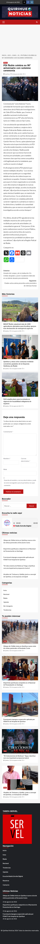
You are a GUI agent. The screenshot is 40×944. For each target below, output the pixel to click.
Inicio (4, 850)
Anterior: (19, 274)
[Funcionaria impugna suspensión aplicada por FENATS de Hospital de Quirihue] (20, 705)
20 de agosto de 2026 (16, 723)
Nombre (6, 458)
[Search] (37, 22)
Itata (5, 319)
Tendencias (7, 610)
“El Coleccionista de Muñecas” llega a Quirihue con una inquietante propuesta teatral (19, 567)
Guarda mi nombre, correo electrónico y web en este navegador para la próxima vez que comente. (20, 482)
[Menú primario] (3, 22)
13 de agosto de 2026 (16, 331)
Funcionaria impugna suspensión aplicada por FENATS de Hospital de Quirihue (18, 558)
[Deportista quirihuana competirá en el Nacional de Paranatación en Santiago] (20, 668)
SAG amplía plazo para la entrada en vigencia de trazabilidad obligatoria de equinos (17, 401)
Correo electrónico (25, 460)
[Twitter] (24, 2)
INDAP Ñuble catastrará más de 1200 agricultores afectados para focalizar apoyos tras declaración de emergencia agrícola (19, 326)
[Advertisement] (20, 38)
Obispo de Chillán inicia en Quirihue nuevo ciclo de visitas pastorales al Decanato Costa (19, 541)
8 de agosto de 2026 (16, 406)
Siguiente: (21, 283)
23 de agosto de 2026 (16, 650)
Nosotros (6, 880)
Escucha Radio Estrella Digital (13, 876)
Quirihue (7, 74)
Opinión (6, 602)
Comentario (8, 432)
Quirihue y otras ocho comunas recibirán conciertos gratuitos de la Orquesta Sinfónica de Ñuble (18, 364)
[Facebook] (28, 2)
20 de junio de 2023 (17, 74)
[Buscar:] (15, 506)
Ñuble (5, 62)
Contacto (6, 885)
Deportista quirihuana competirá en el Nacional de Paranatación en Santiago (19, 550)
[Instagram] (31, 2)
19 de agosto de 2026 (16, 797)
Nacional (6, 594)
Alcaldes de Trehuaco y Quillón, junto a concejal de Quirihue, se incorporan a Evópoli (19, 575)
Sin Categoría (8, 606)
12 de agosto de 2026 (16, 368)
